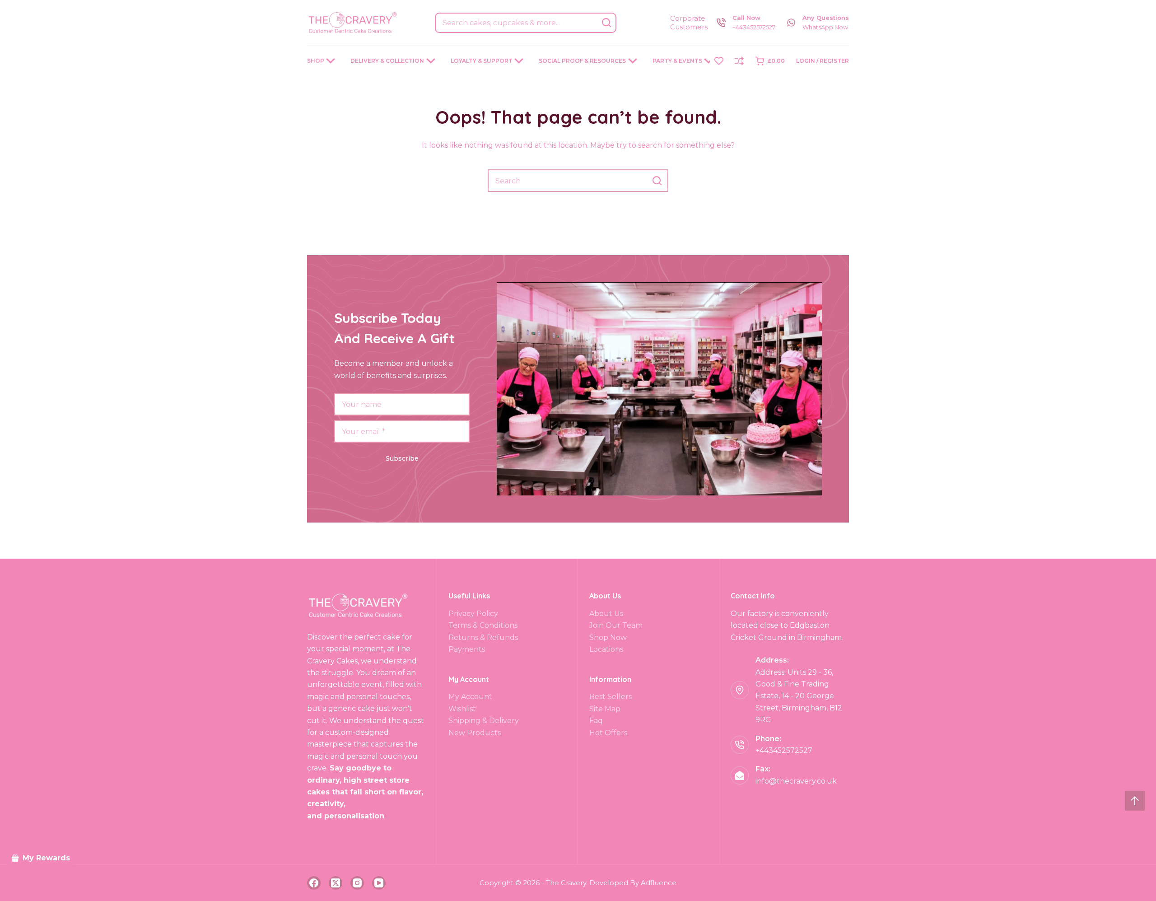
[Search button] (606, 23)
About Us (606, 613)
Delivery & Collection (387, 60)
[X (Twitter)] (335, 883)
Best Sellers (610, 696)
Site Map (604, 709)
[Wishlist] (718, 60)
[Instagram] (357, 883)
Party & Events (677, 60)
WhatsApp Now (825, 27)
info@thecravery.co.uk (796, 781)
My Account (470, 696)
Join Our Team (616, 625)
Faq (596, 720)
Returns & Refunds (483, 637)
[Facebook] (314, 883)
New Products (474, 732)
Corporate (687, 18)
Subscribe (402, 458)
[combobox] (516, 23)
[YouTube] (379, 883)
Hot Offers (608, 732)
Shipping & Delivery (483, 720)
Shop (315, 60)
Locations (606, 649)
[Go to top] (1135, 801)
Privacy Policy (473, 613)
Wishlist (462, 709)
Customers (689, 27)
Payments (466, 649)
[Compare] (739, 60)
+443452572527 (753, 27)
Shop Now (608, 637)
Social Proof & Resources (582, 60)
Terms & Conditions (482, 625)
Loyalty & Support (482, 60)
